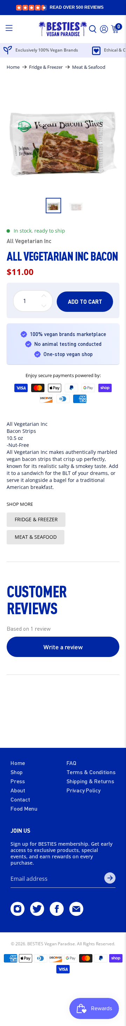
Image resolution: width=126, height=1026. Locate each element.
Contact (20, 799)
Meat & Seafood (88, 67)
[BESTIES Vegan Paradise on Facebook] (57, 913)
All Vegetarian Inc (29, 240)
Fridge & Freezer (46, 67)
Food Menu (23, 808)
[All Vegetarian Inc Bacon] (63, 137)
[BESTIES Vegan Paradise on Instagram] (17, 913)
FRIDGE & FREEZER (36, 519)
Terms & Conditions (90, 772)
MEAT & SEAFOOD (36, 537)
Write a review (63, 647)
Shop (16, 772)
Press (17, 781)
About (17, 790)
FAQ (71, 762)
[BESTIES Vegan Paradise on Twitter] (37, 913)
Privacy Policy (83, 790)
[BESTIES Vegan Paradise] (62, 29)
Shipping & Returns (90, 781)
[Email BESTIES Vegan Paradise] (76, 913)
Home (13, 67)
